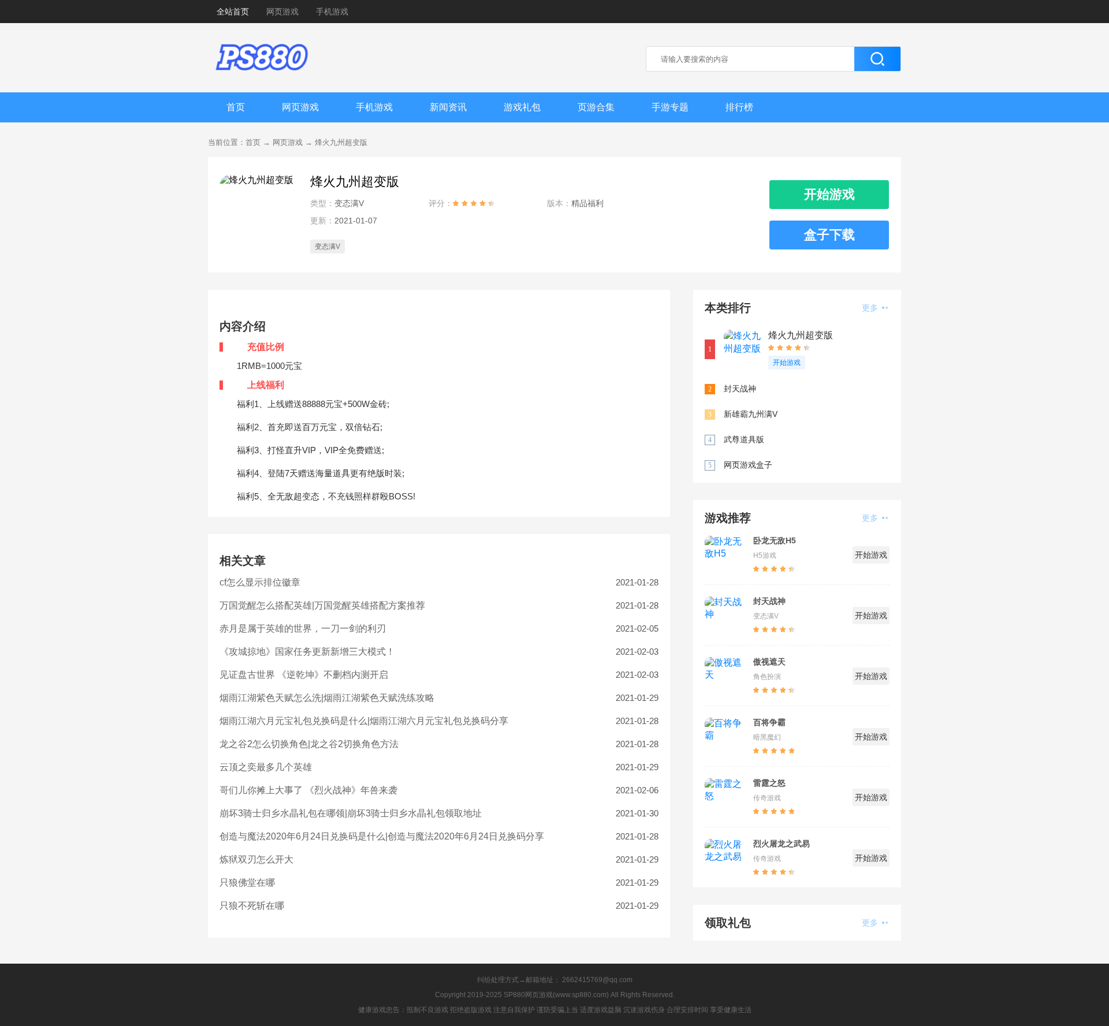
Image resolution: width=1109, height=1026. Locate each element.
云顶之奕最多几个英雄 (265, 767)
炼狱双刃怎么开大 (256, 859)
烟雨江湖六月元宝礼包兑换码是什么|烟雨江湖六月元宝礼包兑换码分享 (363, 721)
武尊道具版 (744, 439)
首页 (235, 107)
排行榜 (739, 107)
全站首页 (233, 11)
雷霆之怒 (769, 783)
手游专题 (670, 107)
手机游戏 (332, 11)
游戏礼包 (522, 107)
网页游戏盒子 (748, 464)
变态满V (327, 246)
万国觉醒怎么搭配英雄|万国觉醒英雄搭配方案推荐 (322, 605)
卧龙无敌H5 (774, 540)
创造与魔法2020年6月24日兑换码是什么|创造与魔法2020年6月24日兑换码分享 (381, 836)
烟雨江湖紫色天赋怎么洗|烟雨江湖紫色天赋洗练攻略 (326, 698)
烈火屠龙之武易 (781, 843)
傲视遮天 (769, 661)
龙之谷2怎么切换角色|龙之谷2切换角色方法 (309, 744)
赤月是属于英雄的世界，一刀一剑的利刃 (302, 628)
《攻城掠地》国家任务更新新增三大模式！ (307, 651)
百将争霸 (769, 722)
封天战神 (740, 388)
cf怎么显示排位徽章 (259, 582)
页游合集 (596, 107)
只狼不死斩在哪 (251, 906)
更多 (871, 307)
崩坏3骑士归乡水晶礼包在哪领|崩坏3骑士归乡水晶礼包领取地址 (350, 813)
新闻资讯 (448, 107)
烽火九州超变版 (341, 142)
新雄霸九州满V (750, 414)
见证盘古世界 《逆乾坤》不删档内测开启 (303, 675)
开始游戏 (787, 363)
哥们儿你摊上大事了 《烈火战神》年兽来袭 (308, 790)
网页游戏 (282, 11)
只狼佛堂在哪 (247, 882)
